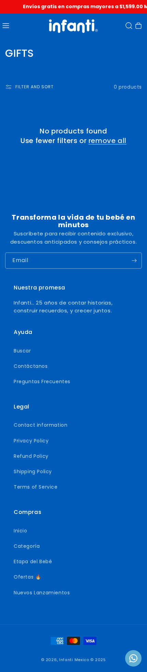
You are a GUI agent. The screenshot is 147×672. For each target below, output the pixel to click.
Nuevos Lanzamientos (42, 592)
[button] (6, 25)
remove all (107, 140)
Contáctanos (31, 366)
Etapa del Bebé (33, 561)
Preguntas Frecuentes (42, 381)
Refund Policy (31, 456)
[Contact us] (133, 658)
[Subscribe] (134, 261)
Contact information (40, 425)
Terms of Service (36, 486)
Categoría (27, 546)
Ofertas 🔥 (27, 576)
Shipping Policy (33, 471)
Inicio (20, 530)
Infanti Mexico (74, 659)
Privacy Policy (31, 440)
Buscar (22, 350)
